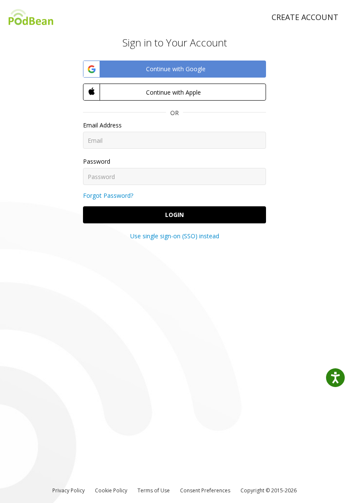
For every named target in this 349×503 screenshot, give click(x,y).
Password (96, 161)
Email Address (102, 125)
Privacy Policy (68, 490)
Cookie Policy (111, 490)
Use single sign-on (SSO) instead (174, 236)
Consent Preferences (205, 490)
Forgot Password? (108, 195)
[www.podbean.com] (31, 17)
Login (174, 215)
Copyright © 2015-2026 (268, 490)
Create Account (305, 17)
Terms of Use (153, 490)
